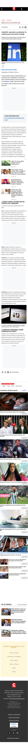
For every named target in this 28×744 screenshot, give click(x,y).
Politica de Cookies (14, 720)
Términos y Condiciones (14, 714)
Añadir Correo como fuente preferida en (10, 22)
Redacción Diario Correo (9, 69)
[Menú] (2, 9)
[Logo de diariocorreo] (14, 9)
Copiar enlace (15, 372)
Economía (4, 27)
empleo (12, 386)
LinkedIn (4, 386)
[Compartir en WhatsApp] (25, 27)
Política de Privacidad (14, 717)
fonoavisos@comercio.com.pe (16, 698)
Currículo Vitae (19, 386)
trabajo (8, 386)
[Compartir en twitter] (23, 27)
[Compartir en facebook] (20, 27)
